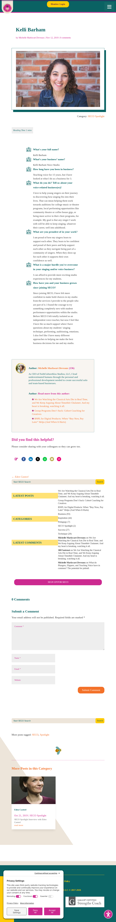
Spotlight (44, 734)
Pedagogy (62, 522)
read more (18, 825)
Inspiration (62, 518)
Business (62, 514)
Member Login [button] (58, 4)
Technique (62, 534)
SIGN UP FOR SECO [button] (58, 582)
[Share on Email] (52, 459)
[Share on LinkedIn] (31, 459)
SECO (35, 734)
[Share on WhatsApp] (45, 459)
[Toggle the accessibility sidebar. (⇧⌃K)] (108, 914)
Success (61, 530)
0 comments (65, 37)
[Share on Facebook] (24, 459)
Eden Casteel (20, 810)
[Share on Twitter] (38, 459)
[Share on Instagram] (59, 459)
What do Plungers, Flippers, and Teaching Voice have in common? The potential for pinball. (79, 565)
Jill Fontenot (64, 550)
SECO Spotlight (96, 116)
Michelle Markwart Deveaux (31, 37)
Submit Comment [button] (91, 690)
